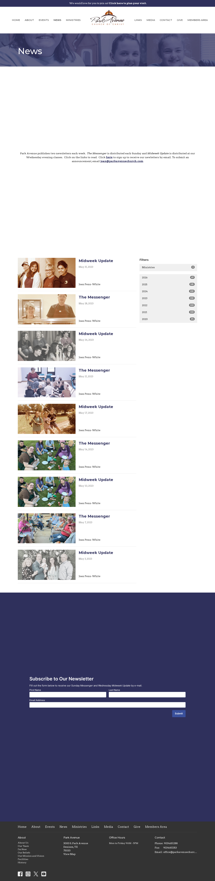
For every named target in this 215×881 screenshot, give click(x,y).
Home (16, 20)
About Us (23, 842)
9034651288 (171, 843)
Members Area (197, 20)
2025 (168, 284)
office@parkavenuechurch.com (180, 852)
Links (138, 20)
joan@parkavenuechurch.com (121, 161)
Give (180, 20)
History (22, 862)
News (57, 20)
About (29, 20)
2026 (168, 277)
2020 (168, 319)
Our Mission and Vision (31, 856)
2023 (168, 298)
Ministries (73, 20)
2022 (168, 305)
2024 (168, 291)
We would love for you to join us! (108, 3)
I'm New (22, 849)
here (109, 157)
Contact (166, 20)
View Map (69, 854)
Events (44, 20)
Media (151, 20)
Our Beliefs (24, 852)
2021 (168, 312)
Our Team (23, 846)
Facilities (23, 859)
